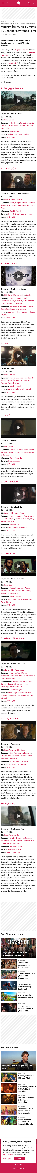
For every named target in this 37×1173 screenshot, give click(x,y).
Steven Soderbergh (8, 309)
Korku (6, 447)
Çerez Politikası (8, 1154)
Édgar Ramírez (18, 380)
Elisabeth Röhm (13, 383)
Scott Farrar (22, 306)
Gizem (11, 120)
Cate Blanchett (29, 516)
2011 (8, 701)
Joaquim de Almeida (8, 841)
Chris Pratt (13, 753)
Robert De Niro (6, 205)
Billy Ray (32, 312)
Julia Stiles (26, 205)
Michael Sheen (6, 756)
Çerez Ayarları (7, 1159)
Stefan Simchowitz (7, 455)
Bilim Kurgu (8, 295)
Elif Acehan (18, 684)
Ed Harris (17, 452)
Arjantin (14, 853)
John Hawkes (14, 123)
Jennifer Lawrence (26, 126)
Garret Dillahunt (25, 123)
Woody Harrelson (16, 301)
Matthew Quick (26, 214)
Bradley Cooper (15, 203)
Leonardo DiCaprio (7, 519)
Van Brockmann (12, 593)
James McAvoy (15, 673)
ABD (13, 137)
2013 (8, 605)
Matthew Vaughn (16, 690)
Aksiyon (22, 295)
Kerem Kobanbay (16, 687)
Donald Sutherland (7, 303)
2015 (8, 392)
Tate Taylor (5, 128)
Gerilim (28, 295)
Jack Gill (24, 761)
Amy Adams (25, 588)
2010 (8, 137)
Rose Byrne (16, 678)
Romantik (19, 200)
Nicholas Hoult (29, 676)
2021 (8, 531)
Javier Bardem (29, 450)
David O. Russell (15, 211)
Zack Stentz (22, 693)
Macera (16, 295)
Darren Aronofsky (16, 458)
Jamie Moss (13, 695)
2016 (8, 767)
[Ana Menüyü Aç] (3, 3)
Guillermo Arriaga (16, 846)
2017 (8, 464)
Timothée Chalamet (22, 519)
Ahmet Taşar (27, 681)
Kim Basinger (26, 838)
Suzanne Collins (14, 312)
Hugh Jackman (6, 678)
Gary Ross (13, 306)
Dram (6, 120)
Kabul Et (19, 1159)
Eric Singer (12, 599)
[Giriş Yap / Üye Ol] (29, 3)
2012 (8, 217)
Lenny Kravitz (19, 303)
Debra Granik (14, 131)
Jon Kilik (30, 306)
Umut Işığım (13, 63)
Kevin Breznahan (12, 126)
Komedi (12, 200)
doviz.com (18, 1164)
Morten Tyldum (15, 761)
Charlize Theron (15, 838)
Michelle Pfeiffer (7, 452)
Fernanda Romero (13, 843)
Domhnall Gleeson (27, 452)
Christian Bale (20, 591)
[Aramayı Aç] (8, 3)
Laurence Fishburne (19, 756)
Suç (10, 585)
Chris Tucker (16, 205)
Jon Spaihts (12, 764)
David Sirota (23, 528)
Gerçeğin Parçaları (21, 50)
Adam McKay (14, 524)
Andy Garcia (13, 758)
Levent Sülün (17, 681)
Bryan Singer (12, 693)
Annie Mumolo (13, 389)
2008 (8, 853)
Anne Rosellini (24, 134)
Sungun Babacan (7, 684)
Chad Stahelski (21, 309)
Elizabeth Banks (29, 301)
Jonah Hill (10, 522)
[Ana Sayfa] (18, 3)
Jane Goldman (23, 695)
